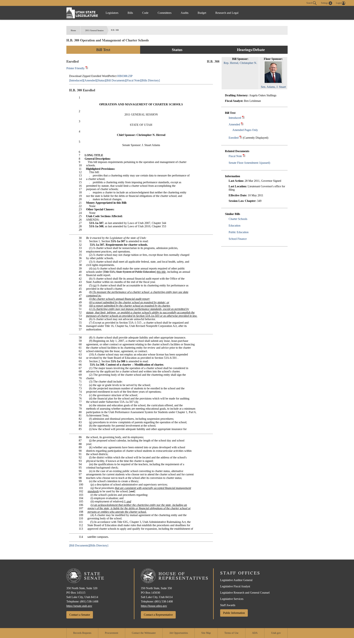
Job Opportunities (178, 633)
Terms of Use (231, 633)
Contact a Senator (79, 614)
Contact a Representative (158, 614)
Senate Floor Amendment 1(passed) (249, 162)
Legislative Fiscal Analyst (235, 586)
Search (309, 2)
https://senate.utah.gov (79, 605)
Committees (164, 12)
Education (234, 225)
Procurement (111, 633)
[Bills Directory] (150, 80)
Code (145, 12)
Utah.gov (276, 633)
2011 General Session (94, 30)
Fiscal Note (235, 156)
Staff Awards (227, 605)
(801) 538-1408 (89, 601)
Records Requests (82, 633)
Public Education (239, 232)
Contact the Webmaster (144, 633)
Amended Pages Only (245, 130)
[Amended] (90, 80)
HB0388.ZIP (125, 76)
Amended (234, 124)
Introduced (235, 117)
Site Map (206, 633)
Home (73, 30)
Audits (184, 12)
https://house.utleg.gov (154, 605)
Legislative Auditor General (236, 580)
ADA (255, 633)
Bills (130, 12)
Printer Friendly (75, 68)
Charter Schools (238, 218)
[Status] (101, 80)
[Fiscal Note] (133, 80)
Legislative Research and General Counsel (245, 592)
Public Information (234, 612)
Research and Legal (226, 12)
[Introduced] (76, 80)
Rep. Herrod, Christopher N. (240, 62)
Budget (202, 12)
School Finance (238, 238)
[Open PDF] (243, 117)
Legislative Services (231, 598)
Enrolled (234, 137)
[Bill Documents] (116, 80)
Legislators (112, 12)
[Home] (82, 13)
